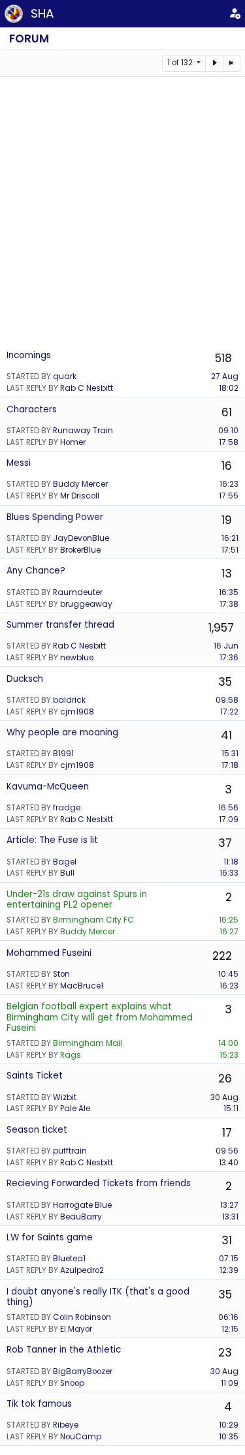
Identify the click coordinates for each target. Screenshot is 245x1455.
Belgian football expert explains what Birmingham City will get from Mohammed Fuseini (100, 1017)
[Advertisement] (122, 212)
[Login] (234, 14)
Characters (32, 409)
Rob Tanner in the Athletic (64, 1349)
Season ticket (37, 1130)
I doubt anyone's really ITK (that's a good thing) (98, 1296)
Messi (19, 463)
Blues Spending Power (55, 517)
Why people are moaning (62, 732)
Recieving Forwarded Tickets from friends (99, 1183)
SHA (42, 13)
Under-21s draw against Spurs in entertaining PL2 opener (77, 899)
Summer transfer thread (60, 625)
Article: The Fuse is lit (52, 840)
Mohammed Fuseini (49, 953)
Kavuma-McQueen (48, 786)
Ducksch (25, 679)
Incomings (29, 355)
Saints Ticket (35, 1075)
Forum (29, 38)
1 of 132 (181, 62)
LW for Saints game (50, 1237)
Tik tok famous (39, 1404)
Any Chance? (36, 570)
